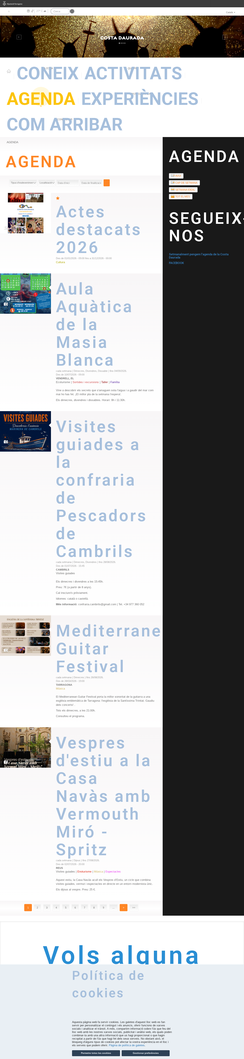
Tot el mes (182, 196)
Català (229, 12)
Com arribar (65, 124)
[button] (18, 37)
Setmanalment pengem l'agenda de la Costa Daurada (199, 256)
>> (133, 907)
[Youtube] (18, 11)
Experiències (140, 99)
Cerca (107, 182)
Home (9, 71)
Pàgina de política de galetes (127, 1045)
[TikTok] (33, 11)
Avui (178, 175)
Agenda (41, 99)
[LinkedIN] (28, 11)
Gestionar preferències (146, 1053)
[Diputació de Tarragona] (122, 3)
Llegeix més (109, 233)
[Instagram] (23, 11)
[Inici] (122, 37)
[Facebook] (13, 11)
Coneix (48, 73)
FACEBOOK (176, 263)
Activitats (133, 73)
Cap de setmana (186, 182)
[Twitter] (9, 11)
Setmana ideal (185, 189)
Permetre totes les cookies (96, 1053)
